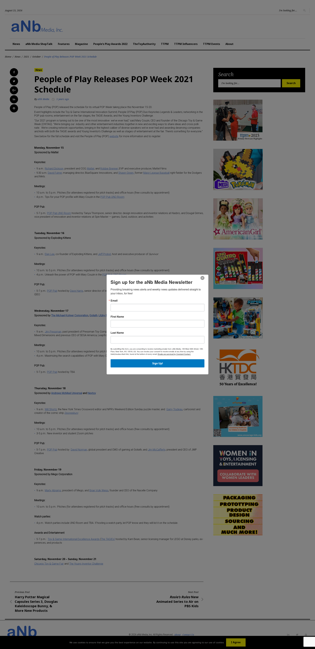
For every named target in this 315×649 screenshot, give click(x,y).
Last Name (117, 332)
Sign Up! (157, 363)
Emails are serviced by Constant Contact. (174, 354)
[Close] (202, 278)
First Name (117, 316)
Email (114, 300)
